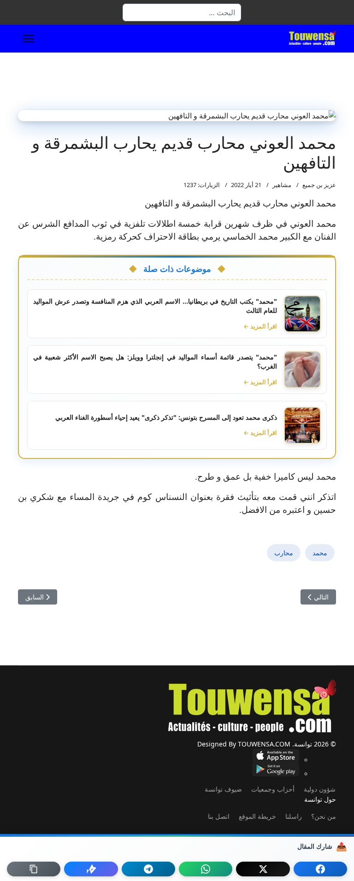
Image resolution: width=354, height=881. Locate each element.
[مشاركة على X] (262, 869)
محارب (283, 552)
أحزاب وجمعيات (273, 789)
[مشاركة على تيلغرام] (148, 869)
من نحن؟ (323, 816)
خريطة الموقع (257, 816)
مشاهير (281, 185)
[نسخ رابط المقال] (33, 869)
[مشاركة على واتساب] (205, 869)
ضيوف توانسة (223, 789)
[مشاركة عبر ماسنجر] (91, 869)
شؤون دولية (320, 789)
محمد (320, 552)
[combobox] (182, 12)
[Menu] (28, 39)
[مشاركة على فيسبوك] (320, 869)
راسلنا (293, 816)
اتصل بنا (219, 816)
